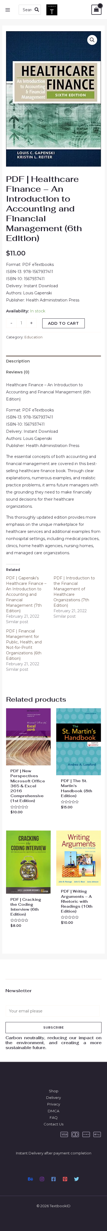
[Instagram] (42, 1179)
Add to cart (63, 323)
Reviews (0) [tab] (17, 372)
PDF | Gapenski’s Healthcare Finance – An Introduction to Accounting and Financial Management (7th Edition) (26, 594)
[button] (92, 40)
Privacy (53, 1104)
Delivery (53, 1097)
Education (33, 337)
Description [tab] (18, 361)
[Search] (37, 9)
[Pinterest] (65, 1179)
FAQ (54, 1117)
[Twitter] (76, 1179)
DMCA (53, 1111)
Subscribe (53, 1027)
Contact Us (53, 1124)
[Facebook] (53, 1179)
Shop (53, 1091)
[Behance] (30, 1179)
